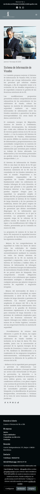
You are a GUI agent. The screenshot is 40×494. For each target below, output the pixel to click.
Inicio (5, 432)
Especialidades (9, 435)
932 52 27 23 (19, 2)
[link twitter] (20, 7)
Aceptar (31, 489)
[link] (8, 14)
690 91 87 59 (21, 462)
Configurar (9, 489)
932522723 (16, 458)
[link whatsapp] (23, 7)
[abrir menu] (36, 15)
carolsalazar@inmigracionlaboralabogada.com (19, 466)
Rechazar (21, 489)
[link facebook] (17, 7)
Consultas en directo (11, 437)
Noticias (6, 439)
